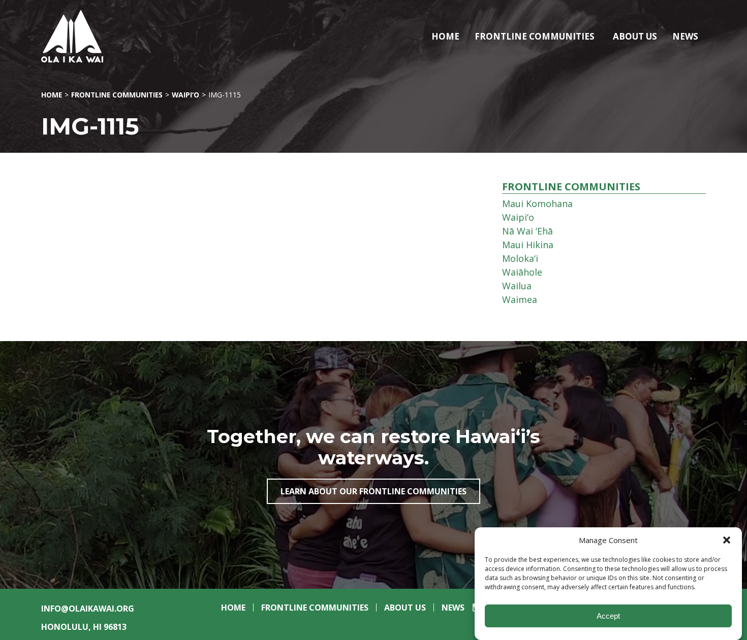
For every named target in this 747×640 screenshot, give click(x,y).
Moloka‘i (520, 258)
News (685, 36)
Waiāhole (522, 272)
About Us (635, 36)
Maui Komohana (537, 203)
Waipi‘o (185, 94)
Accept (608, 616)
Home (445, 36)
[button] (727, 540)
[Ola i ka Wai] (101, 36)
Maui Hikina (527, 245)
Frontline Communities (535, 36)
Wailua (517, 286)
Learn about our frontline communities (373, 491)
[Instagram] (474, 611)
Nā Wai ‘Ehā (527, 231)
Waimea (519, 299)
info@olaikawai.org (87, 608)
